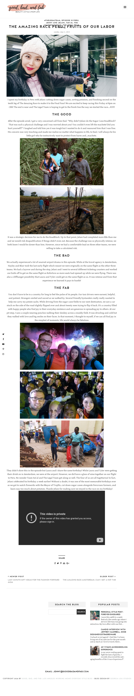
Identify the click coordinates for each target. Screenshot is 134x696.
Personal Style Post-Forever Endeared (112, 613)
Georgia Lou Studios (120, 679)
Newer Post (33, 579)
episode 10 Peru (70, 20)
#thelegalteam (52, 20)
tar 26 (69, 23)
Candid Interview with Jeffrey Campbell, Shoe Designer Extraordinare (108, 632)
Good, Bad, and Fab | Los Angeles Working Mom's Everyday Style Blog (57, 679)
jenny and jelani (55, 23)
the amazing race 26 (61, 24)
